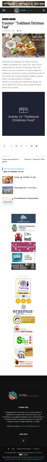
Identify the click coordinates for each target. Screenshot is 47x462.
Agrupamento (12, 16)
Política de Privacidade (24, 449)
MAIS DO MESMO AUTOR (13, 172)
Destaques (5, 19)
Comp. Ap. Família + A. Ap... (25, 177)
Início (3, 16)
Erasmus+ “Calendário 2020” (34, 159)
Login (13, 449)
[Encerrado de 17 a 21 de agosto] (7, 190)
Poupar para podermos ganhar (10, 160)
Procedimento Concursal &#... (26, 198)
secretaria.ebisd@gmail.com (30, 426)
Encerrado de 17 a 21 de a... (25, 188)
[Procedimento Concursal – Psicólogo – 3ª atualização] (7, 201)
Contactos (36, 449)
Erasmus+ (12, 19)
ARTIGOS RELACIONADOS (14, 169)
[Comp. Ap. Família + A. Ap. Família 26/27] (7, 180)
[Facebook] (23, 440)
